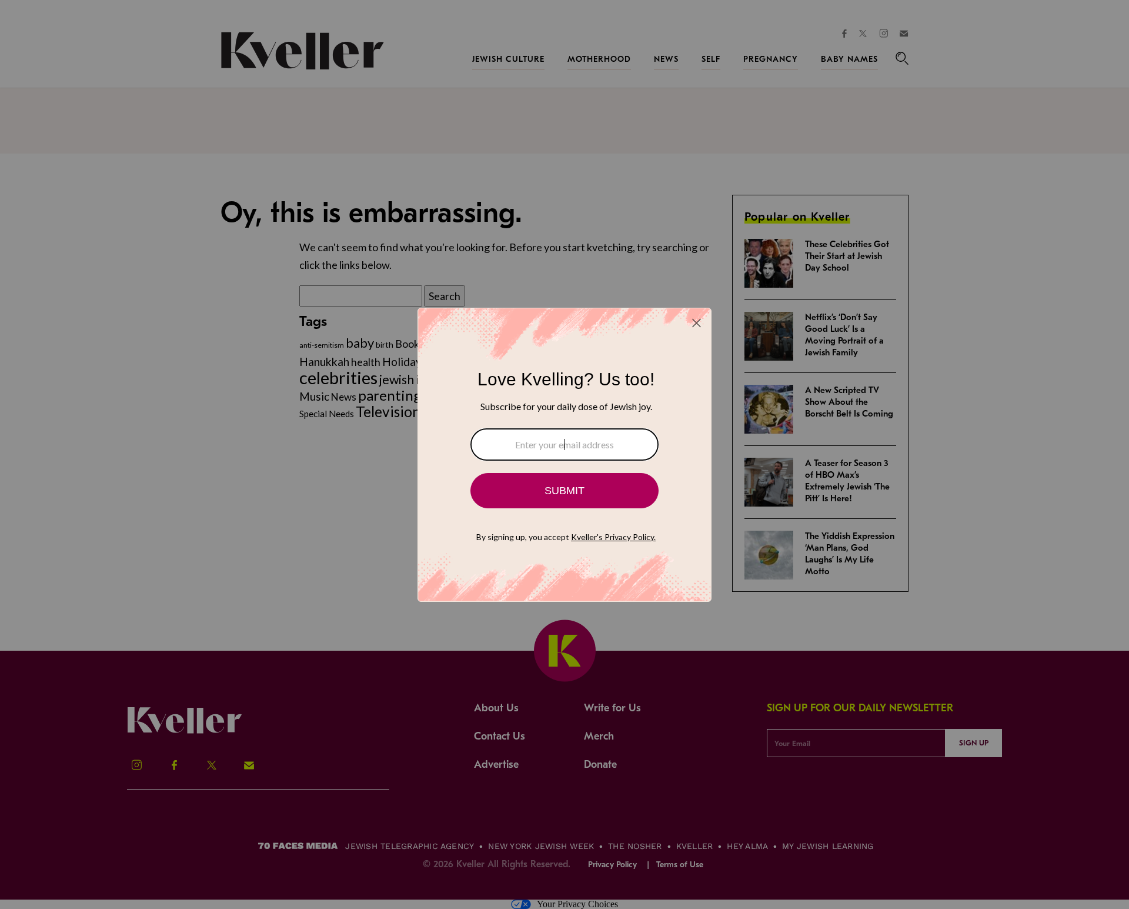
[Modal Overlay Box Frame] (564, 455)
